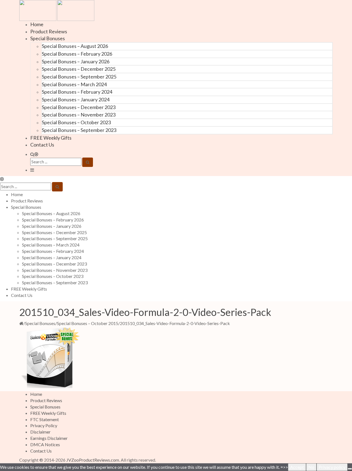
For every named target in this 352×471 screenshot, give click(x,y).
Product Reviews (48, 31)
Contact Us (42, 145)
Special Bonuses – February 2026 (77, 54)
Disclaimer (40, 431)
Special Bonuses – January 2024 (75, 99)
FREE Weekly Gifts (51, 138)
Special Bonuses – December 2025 (79, 69)
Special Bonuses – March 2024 (74, 84)
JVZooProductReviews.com (92, 459)
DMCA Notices (45, 444)
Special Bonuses (47, 38)
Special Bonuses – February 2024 (77, 92)
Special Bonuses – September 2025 (79, 77)
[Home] (21, 323)
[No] (350, 469)
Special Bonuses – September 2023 (79, 130)
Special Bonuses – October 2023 (76, 122)
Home (36, 24)
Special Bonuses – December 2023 (79, 107)
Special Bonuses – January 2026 (75, 61)
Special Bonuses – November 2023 (79, 115)
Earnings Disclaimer (49, 438)
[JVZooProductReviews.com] (56, 9)
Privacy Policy (43, 425)
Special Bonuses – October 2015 (87, 323)
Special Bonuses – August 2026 (75, 46)
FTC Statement (44, 419)
